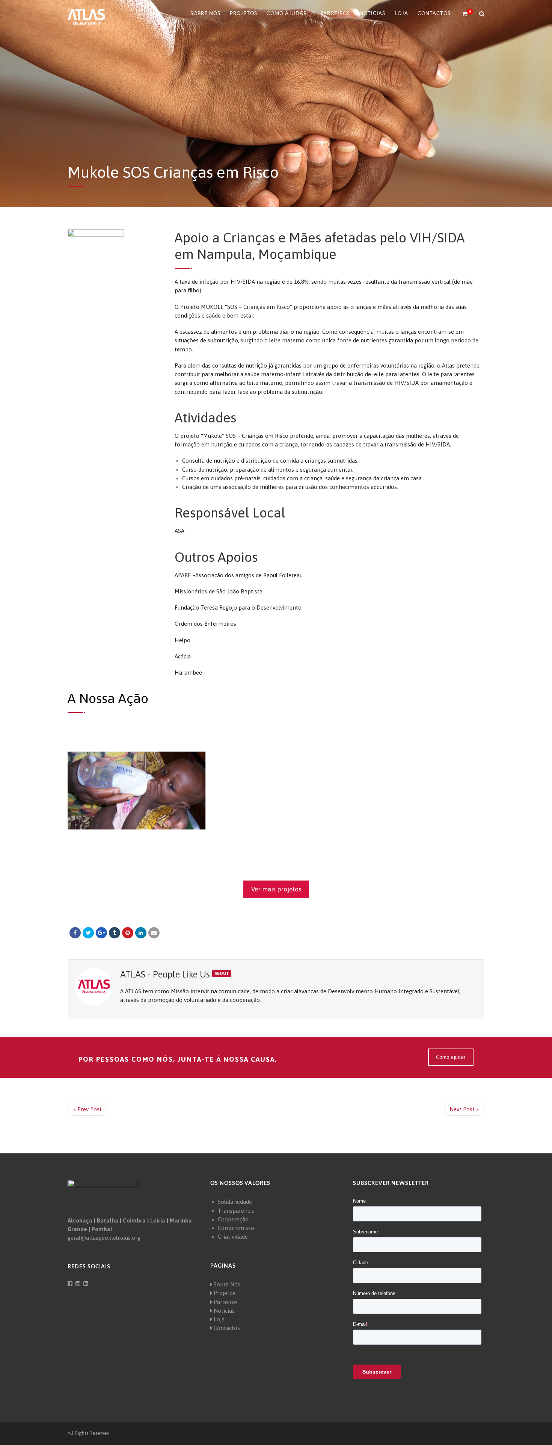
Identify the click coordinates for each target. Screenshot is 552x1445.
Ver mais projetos (276, 889)
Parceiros (335, 13)
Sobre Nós (205, 13)
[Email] (154, 932)
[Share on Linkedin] (140, 932)
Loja (401, 13)
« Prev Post (87, 1109)
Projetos (243, 13)
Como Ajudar (287, 13)
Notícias (372, 13)
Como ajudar (451, 1057)
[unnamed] (415, 790)
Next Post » (464, 1109)
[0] (462, 14)
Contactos (434, 13)
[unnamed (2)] (276, 790)
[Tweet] (88, 932)
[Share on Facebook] (75, 932)
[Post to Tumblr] (114, 932)
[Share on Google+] (101, 932)
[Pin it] (127, 932)
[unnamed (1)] (136, 790)
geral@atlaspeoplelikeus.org (104, 1238)
